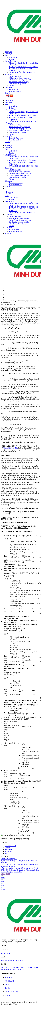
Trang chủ (8, 52)
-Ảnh (7, 104)
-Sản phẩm (8, 136)
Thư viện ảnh (5, 874)
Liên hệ (7, 93)
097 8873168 (5, 953)
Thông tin (8, 74)
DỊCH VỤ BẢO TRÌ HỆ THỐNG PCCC (23, 67)
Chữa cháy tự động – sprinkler (19, 78)
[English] (7, 96)
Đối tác (11, 59)
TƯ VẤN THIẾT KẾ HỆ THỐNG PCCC (23, 72)
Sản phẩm (8, 87)
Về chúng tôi (9, 981)
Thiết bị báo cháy (15, 76)
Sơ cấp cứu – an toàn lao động (19, 82)
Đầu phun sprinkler (15, 91)
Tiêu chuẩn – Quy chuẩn (17, 84)
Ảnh (6, 55)
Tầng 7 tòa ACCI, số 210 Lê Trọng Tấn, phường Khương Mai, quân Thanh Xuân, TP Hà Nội (20, 968)
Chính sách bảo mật (11, 991)
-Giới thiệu (8, 102)
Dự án (7, 984)
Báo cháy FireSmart (15, 89)
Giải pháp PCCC (10, 61)
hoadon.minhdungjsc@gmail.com (12, 960)
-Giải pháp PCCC (11, 110)
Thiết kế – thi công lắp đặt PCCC (20, 80)
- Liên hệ (8, 142)
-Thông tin (8, 123)
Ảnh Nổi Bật (13, 57)
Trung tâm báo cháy (10, 448)
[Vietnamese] (11, 96)
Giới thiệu (8, 54)
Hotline (7, 848)
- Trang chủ (9, 100)
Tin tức (11, 85)
